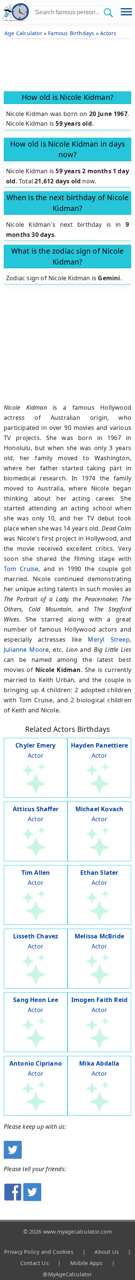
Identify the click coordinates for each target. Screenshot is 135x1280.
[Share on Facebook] (13, 1199)
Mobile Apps (86, 1263)
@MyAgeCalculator (67, 1274)
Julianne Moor (24, 649)
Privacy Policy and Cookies (39, 1251)
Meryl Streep (108, 639)
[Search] (108, 12)
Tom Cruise (21, 569)
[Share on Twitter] (32, 1199)
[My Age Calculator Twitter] (13, 1156)
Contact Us (34, 1263)
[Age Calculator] (17, 12)
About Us (106, 1251)
